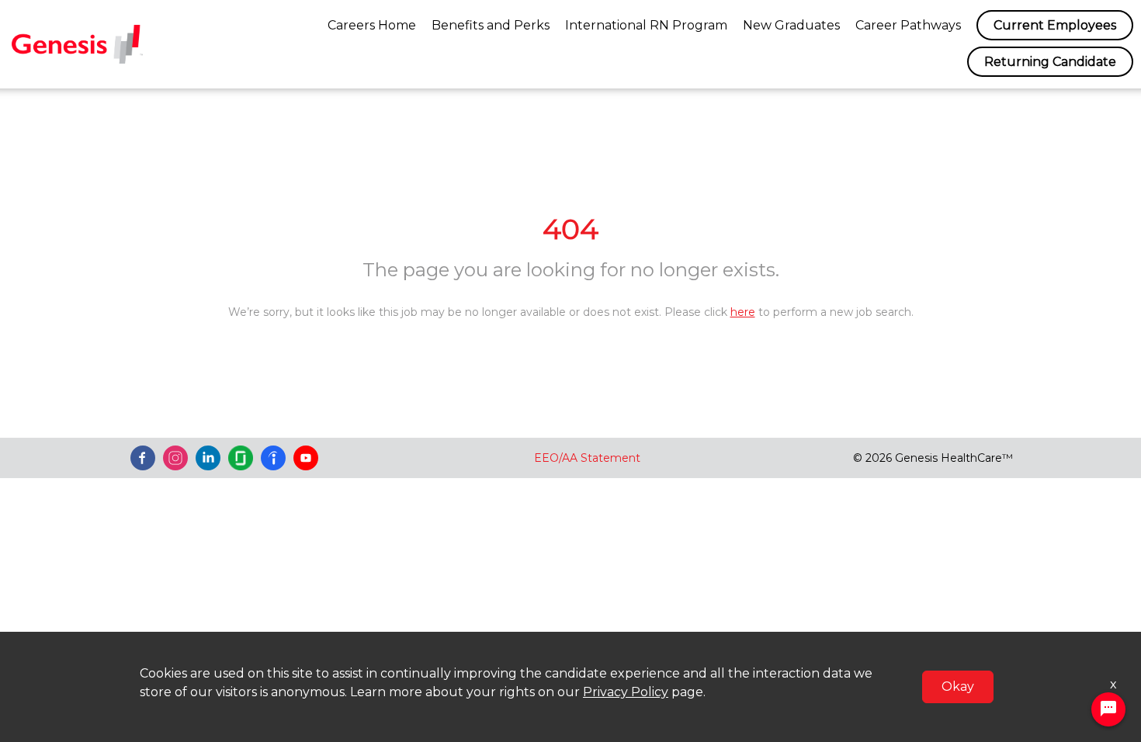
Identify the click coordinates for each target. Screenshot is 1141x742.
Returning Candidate (1050, 61)
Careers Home (372, 25)
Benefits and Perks (491, 25)
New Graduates (791, 25)
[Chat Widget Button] (1108, 709)
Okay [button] (958, 686)
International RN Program (646, 25)
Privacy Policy (625, 692)
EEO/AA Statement (587, 458)
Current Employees (1055, 25)
